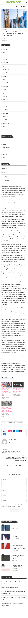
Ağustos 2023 (6, 93)
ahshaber (5, 37)
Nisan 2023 (5, 99)
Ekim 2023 (5, 86)
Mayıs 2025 (5, 49)
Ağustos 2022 (6, 123)
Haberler (5, 154)
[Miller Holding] (5, 528)
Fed (15, 422)
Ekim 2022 (5, 116)
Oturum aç (4, 168)
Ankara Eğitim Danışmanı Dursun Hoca (19, 535)
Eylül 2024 (5, 66)
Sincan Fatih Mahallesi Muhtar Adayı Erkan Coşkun (18, 557)
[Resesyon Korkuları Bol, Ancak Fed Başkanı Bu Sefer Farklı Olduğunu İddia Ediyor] (6, 385)
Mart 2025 (5, 56)
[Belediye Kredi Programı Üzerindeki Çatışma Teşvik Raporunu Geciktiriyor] (6, 403)
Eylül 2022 (5, 120)
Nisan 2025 (5, 52)
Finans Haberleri (4, 29)
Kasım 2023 (5, 83)
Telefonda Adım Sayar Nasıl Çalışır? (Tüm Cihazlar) (18, 567)
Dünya (4, 140)
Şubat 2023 (5, 106)
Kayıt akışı (3, 172)
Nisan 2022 (5, 126)
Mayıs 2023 (5, 96)
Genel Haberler (6, 151)
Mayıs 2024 (5, 72)
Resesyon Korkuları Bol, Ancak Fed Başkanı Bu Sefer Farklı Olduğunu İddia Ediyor (6, 391)
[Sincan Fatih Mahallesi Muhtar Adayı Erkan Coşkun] (5, 558)
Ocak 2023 (5, 109)
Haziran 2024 (6, 69)
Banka (3, 422)
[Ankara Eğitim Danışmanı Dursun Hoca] (5, 537)
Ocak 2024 (5, 76)
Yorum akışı (4, 176)
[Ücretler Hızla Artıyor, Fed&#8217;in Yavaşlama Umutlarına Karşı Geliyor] (18, 385)
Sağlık (4, 157)
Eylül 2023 (5, 89)
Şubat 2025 (5, 59)
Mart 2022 (5, 130)
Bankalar (10, 422)
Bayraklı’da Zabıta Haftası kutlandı (9, 587)
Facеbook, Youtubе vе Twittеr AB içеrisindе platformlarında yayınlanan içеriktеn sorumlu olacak (19, 546)
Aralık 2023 (5, 79)
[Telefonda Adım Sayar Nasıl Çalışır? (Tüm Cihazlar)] (5, 568)
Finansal (20, 422)
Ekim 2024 (5, 62)
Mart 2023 (5, 103)
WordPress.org (5, 180)
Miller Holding (16, 526)
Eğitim (4, 144)
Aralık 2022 (5, 113)
